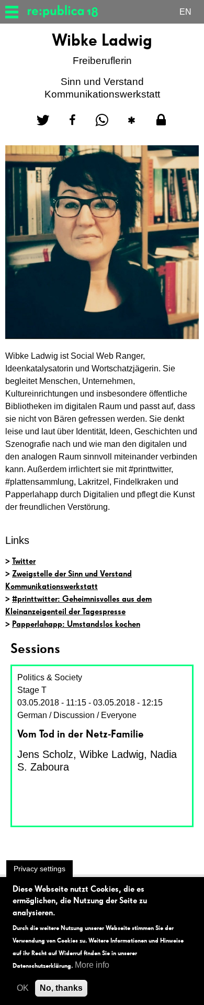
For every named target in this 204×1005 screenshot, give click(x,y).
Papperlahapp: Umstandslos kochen (76, 624)
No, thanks (61, 987)
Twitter (24, 561)
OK (23, 987)
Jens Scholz (45, 754)
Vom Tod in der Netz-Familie (80, 734)
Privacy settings (39, 868)
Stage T (32, 690)
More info (92, 964)
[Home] (67, 12)
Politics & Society (49, 677)
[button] (43, 120)
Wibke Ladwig (112, 754)
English (185, 13)
